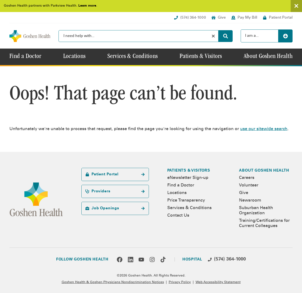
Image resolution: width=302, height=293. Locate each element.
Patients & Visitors (188, 171)
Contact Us (178, 216)
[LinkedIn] (130, 259)
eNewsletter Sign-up (187, 178)
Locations (177, 193)
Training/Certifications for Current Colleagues (264, 223)
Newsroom (250, 200)
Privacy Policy (180, 282)
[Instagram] (152, 259)
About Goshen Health (264, 171)
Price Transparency (186, 200)
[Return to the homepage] (29, 36)
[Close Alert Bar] (296, 6)
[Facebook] (119, 259)
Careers (246, 178)
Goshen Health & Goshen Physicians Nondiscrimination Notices (113, 282)
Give (243, 193)
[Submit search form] (225, 36)
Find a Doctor (180, 185)
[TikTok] (163, 259)
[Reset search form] (213, 36)
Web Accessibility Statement (218, 282)
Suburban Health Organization (256, 210)
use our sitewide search (263, 129)
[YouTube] (141, 259)
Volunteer (248, 185)
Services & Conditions (189, 208)
